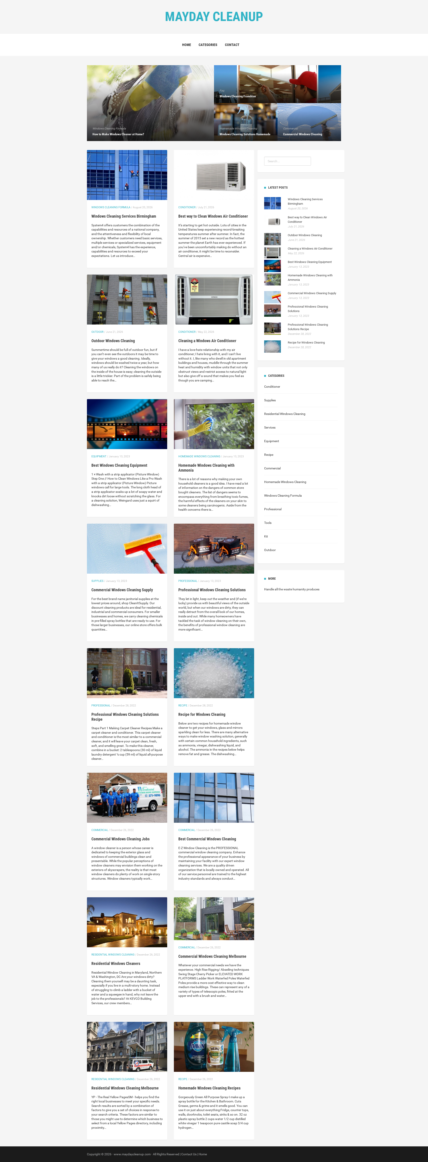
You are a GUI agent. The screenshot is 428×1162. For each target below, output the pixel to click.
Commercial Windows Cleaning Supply (122, 589)
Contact (232, 45)
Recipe (182, 705)
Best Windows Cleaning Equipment (119, 465)
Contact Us (189, 1154)
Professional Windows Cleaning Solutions (212, 589)
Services (270, 427)
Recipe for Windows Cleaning (201, 714)
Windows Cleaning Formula (110, 207)
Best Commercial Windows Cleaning (207, 839)
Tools (268, 523)
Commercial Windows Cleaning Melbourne (212, 956)
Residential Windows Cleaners (115, 963)
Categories (208, 45)
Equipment (98, 456)
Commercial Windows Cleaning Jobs (120, 839)
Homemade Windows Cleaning (199, 456)
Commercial (99, 830)
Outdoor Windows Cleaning (113, 340)
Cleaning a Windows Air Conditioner (207, 340)
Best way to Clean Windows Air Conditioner (213, 216)
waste (288, 589)
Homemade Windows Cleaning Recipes (209, 1088)
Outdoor (97, 331)
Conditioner (186, 207)
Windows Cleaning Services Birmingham (123, 216)
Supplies (97, 581)
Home (186, 45)
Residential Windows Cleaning (112, 954)
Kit (266, 536)
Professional (187, 581)
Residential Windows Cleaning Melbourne (125, 1088)
